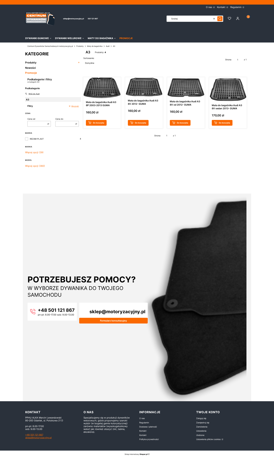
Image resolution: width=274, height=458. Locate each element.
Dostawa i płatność (148, 426)
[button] (219, 18)
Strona (228, 59)
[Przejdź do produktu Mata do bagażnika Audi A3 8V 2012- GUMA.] (144, 87)
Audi (107, 46)
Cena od (31, 119)
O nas (209, 7)
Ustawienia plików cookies (208, 439)
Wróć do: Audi (34, 94)
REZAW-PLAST (37, 139)
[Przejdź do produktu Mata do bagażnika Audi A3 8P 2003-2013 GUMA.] (102, 87)
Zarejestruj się (202, 422)
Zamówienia (201, 426)
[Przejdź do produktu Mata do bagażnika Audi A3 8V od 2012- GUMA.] (186, 87)
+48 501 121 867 (34, 434)
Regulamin (236, 7)
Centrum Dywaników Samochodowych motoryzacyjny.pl (50, 46)
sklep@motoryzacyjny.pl (73, 19)
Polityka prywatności (149, 439)
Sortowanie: (88, 58)
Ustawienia (201, 431)
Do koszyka (98, 123)
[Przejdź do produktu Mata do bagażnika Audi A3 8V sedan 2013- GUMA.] (228, 89)
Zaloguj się (201, 418)
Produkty (80, 46)
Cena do (59, 119)
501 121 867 (93, 19)
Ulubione (200, 435)
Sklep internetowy (136, 454)
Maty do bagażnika (94, 46)
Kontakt (221, 7)
